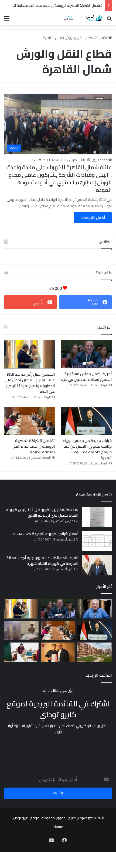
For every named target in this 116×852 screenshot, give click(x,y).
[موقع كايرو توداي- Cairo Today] (81, 18)
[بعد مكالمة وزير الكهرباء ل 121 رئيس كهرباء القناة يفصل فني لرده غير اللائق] (97, 517)
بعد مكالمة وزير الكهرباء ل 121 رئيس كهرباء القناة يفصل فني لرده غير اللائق (42, 512)
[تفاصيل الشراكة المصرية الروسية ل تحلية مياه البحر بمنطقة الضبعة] (29, 421)
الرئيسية (102, 37)
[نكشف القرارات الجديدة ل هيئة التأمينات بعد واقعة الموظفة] (21, 652)
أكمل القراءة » (92, 217)
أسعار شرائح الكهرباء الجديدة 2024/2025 (45, 533)
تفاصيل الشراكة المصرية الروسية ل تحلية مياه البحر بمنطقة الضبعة (54, 5)
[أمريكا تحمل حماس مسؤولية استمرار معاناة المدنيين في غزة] (86, 354)
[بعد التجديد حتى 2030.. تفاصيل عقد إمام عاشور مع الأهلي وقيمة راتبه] (58, 652)
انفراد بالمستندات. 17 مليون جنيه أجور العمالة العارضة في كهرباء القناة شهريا (42, 560)
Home (58, 826)
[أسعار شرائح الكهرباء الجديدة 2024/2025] (97, 541)
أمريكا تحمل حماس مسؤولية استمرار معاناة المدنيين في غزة (86, 376)
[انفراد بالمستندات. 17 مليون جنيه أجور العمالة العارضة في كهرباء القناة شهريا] (97, 565)
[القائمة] (6, 20)
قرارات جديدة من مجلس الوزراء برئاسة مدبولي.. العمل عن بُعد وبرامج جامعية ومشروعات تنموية (87, 449)
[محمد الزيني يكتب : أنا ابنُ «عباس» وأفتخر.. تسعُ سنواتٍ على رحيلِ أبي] (94, 608)
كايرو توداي (20, 818)
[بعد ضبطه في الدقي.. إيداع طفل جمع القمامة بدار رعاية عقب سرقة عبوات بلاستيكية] (21, 630)
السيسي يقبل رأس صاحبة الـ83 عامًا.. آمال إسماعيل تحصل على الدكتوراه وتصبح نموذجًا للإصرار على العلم (30, 383)
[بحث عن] (109, 20)
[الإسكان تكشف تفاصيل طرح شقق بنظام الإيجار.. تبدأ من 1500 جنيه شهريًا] (94, 652)
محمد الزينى (100, 160)
